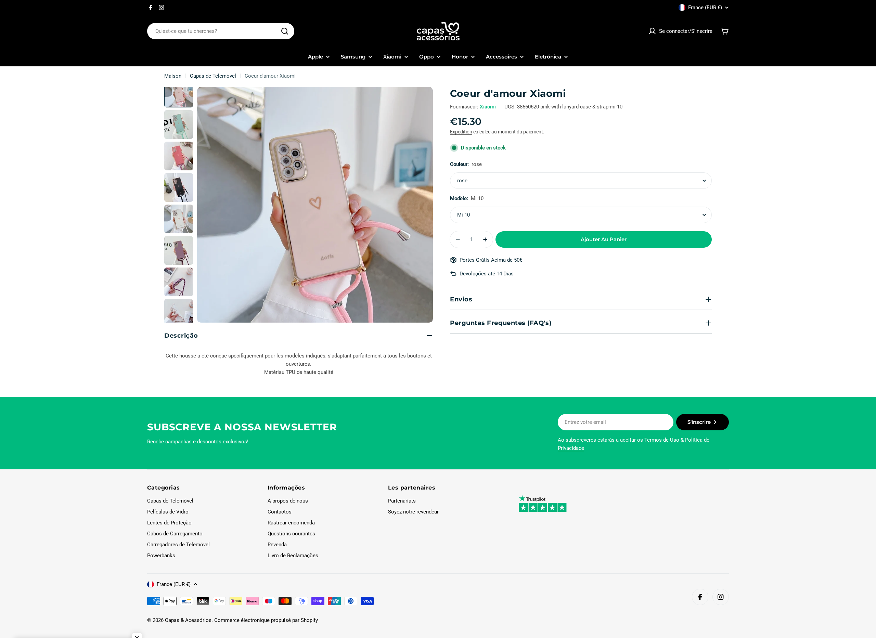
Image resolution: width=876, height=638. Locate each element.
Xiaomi (488, 107)
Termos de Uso (661, 440)
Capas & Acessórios (188, 620)
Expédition (461, 131)
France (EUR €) (705, 7)
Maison (172, 76)
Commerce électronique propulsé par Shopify (266, 620)
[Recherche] (285, 31)
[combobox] (220, 31)
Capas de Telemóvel (213, 76)
